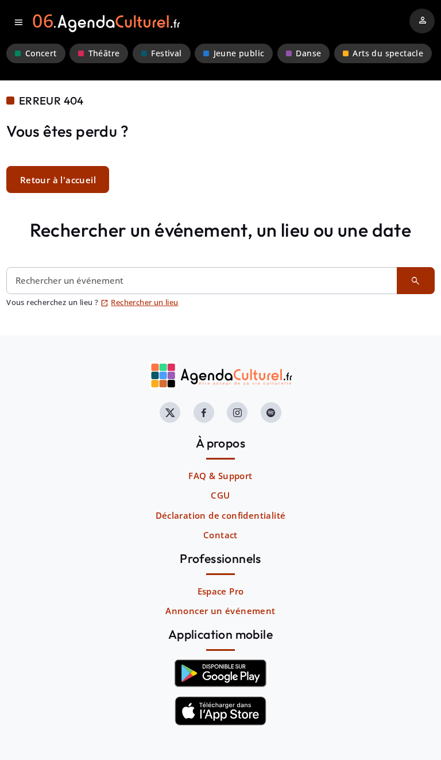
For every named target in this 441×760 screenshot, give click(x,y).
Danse (308, 53)
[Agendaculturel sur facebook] (204, 412)
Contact (220, 535)
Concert (41, 53)
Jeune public (239, 53)
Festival (166, 53)
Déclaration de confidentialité (221, 515)
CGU (220, 495)
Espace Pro (221, 591)
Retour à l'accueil (58, 180)
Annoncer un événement (220, 610)
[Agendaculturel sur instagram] (237, 412)
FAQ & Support (220, 475)
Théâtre (104, 53)
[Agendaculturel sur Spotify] (271, 412)
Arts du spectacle (388, 53)
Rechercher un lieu (139, 302)
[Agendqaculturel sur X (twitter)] (170, 412)
